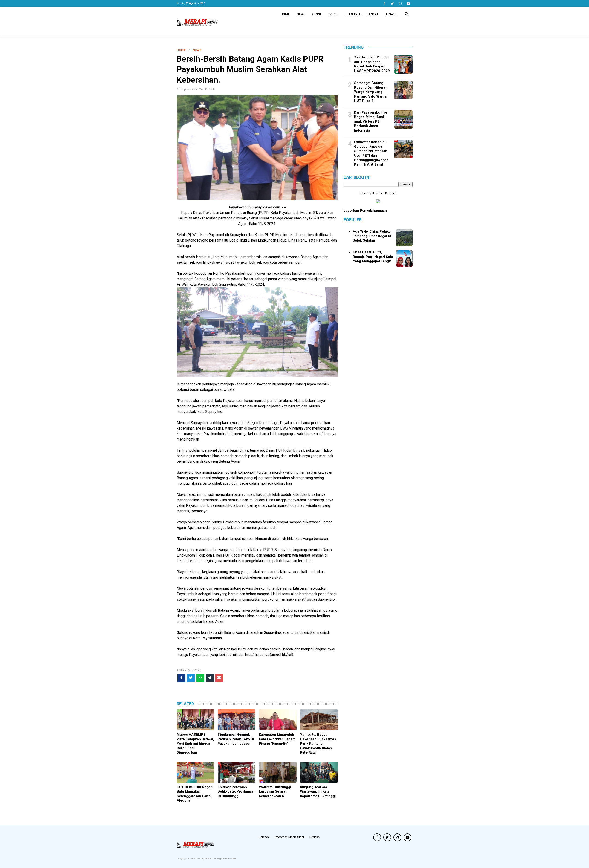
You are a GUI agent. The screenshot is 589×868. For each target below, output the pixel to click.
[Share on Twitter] (191, 678)
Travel (391, 14)
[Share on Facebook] (181, 678)
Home (285, 14)
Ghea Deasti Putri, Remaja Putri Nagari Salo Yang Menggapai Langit (373, 256)
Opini (316, 14)
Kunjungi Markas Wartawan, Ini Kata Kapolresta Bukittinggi (318, 791)
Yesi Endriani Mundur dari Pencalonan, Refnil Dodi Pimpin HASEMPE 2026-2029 (372, 64)
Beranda (264, 837)
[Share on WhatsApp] (200, 678)
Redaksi (314, 837)
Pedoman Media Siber (289, 837)
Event (333, 14)
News (301, 14)
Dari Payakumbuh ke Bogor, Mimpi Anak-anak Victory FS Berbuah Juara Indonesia (370, 121)
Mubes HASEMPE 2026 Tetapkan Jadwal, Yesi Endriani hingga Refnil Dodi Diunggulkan (195, 743)
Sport (373, 14)
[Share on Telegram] (210, 678)
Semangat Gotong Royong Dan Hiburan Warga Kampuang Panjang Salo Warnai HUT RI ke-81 (370, 92)
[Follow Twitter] (392, 3)
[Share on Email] (219, 678)
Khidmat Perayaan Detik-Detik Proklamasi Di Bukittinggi (236, 791)
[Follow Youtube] (408, 3)
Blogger (390, 193)
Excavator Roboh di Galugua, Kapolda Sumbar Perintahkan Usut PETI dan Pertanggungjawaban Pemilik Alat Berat (371, 153)
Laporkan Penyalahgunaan (365, 210)
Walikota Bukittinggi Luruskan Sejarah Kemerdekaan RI (275, 791)
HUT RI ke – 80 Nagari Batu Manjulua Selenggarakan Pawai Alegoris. (195, 794)
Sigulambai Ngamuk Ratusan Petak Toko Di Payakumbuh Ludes (236, 739)
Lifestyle (353, 14)
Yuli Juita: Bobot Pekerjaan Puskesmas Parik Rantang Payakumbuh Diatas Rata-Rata (318, 743)
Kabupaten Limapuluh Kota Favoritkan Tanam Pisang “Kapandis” (277, 739)
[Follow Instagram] (400, 3)
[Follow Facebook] (384, 3)
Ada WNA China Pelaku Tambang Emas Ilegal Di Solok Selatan (372, 235)
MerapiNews (204, 858)
